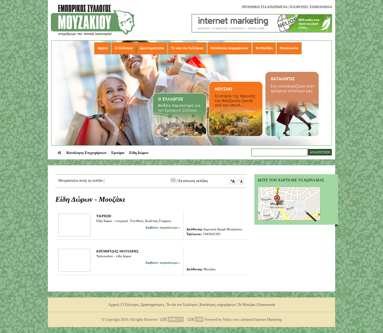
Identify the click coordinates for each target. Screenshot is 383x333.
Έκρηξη (103, 216)
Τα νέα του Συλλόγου (187, 48)
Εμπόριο (117, 153)
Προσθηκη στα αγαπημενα (264, 7)
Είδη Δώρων (138, 153)
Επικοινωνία (289, 48)
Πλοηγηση (299, 7)
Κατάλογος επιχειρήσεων (229, 48)
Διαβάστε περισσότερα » (162, 227)
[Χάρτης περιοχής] (289, 220)
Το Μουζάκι (264, 48)
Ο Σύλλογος (124, 48)
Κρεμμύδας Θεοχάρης (117, 251)
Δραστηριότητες (152, 48)
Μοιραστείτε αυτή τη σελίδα (80, 180)
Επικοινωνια (321, 7)
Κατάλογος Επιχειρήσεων (86, 153)
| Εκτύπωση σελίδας (192, 180)
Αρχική (103, 48)
